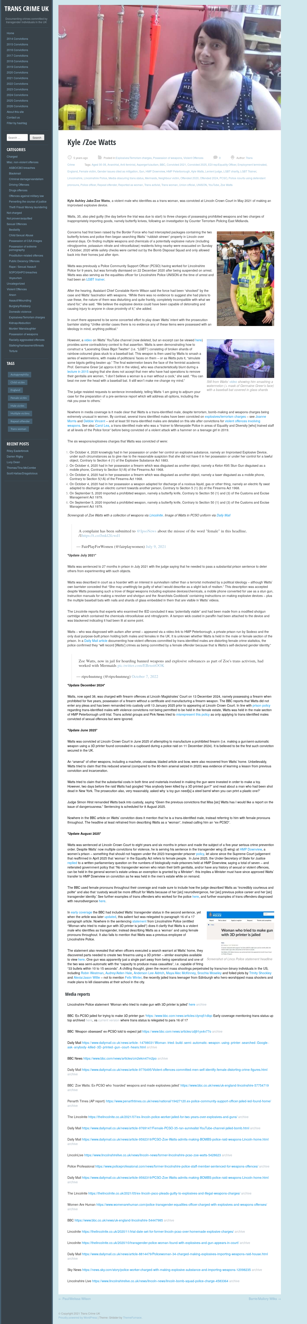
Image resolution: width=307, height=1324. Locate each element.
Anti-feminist (127, 164)
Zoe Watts (226, 185)
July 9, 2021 (156, 546)
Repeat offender (20, 421)
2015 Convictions (17, 44)
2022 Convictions (17, 83)
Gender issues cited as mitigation (117, 171)
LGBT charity (231, 171)
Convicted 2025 (197, 164)
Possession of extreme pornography (23, 248)
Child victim (18, 382)
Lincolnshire (74, 178)
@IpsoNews (146, 531)
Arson (12, 295)
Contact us (13, 117)
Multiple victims (20, 413)
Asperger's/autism (147, 164)
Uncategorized (16, 283)
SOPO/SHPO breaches (23, 272)
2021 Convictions (17, 78)
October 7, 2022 (145, 676)
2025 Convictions (17, 100)
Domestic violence (20, 311)
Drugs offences (18, 190)
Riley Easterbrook (18, 451)
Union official (187, 185)
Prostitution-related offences (26, 255)
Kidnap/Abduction (20, 323)
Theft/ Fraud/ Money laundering (28, 207)
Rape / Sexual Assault (22, 266)
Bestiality (14, 229)
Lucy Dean (13, 462)
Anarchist (113, 164)
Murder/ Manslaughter (22, 328)
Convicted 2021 (176, 164)
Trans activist (152, 185)
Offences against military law (26, 196)
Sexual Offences (17, 224)
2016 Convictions (17, 50)
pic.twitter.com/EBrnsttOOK (141, 665)
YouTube (213, 185)
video (233, 381)
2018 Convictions (17, 61)
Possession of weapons (23, 334)
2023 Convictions (17, 89)
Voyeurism (15, 278)
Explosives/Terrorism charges (27, 317)
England (15, 390)
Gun (141, 171)
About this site (15, 112)
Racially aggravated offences (26, 340)
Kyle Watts (197, 171)
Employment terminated (252, 164)
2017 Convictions (17, 55)
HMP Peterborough (178, 171)
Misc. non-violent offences (22, 162)
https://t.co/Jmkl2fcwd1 (101, 535)
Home (10, 33)
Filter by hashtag (17, 123)
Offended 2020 (189, 178)
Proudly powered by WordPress (77, 1317)
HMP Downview (155, 171)
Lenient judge (213, 171)
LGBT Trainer (248, 171)
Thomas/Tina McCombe (21, 467)
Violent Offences (17, 289)
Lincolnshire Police (95, 178)
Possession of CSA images (25, 241)
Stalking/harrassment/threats (26, 345)
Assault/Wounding (20, 300)
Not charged (14, 212)
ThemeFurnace (132, 1317)
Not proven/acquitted (19, 218)
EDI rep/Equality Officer (222, 164)
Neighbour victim (168, 178)
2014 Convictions (17, 38)
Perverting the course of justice (28, 201)
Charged (12, 156)
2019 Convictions (17, 67)
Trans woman (18, 429)
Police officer (88, 185)
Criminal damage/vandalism (26, 179)
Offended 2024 (209, 178)
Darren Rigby (15, 456)
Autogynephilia (20, 374)
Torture (13, 351)
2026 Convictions (17, 106)
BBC (162, 164)
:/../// (179, 1015)
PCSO (223, 178)
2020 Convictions (17, 72)
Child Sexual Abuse (21, 235)
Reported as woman (130, 185)
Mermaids (151, 178)
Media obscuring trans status (126, 178)
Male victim (17, 405)
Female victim (19, 398)
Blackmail (15, 173)
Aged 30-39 (99, 164)
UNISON (201, 185)
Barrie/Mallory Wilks (265, 1298)
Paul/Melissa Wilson (74, 1298)
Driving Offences (19, 184)
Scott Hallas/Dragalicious (22, 473)
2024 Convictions (17, 95)
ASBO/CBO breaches (22, 168)
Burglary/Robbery (20, 306)
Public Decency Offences (24, 261)
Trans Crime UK (26, 8)
